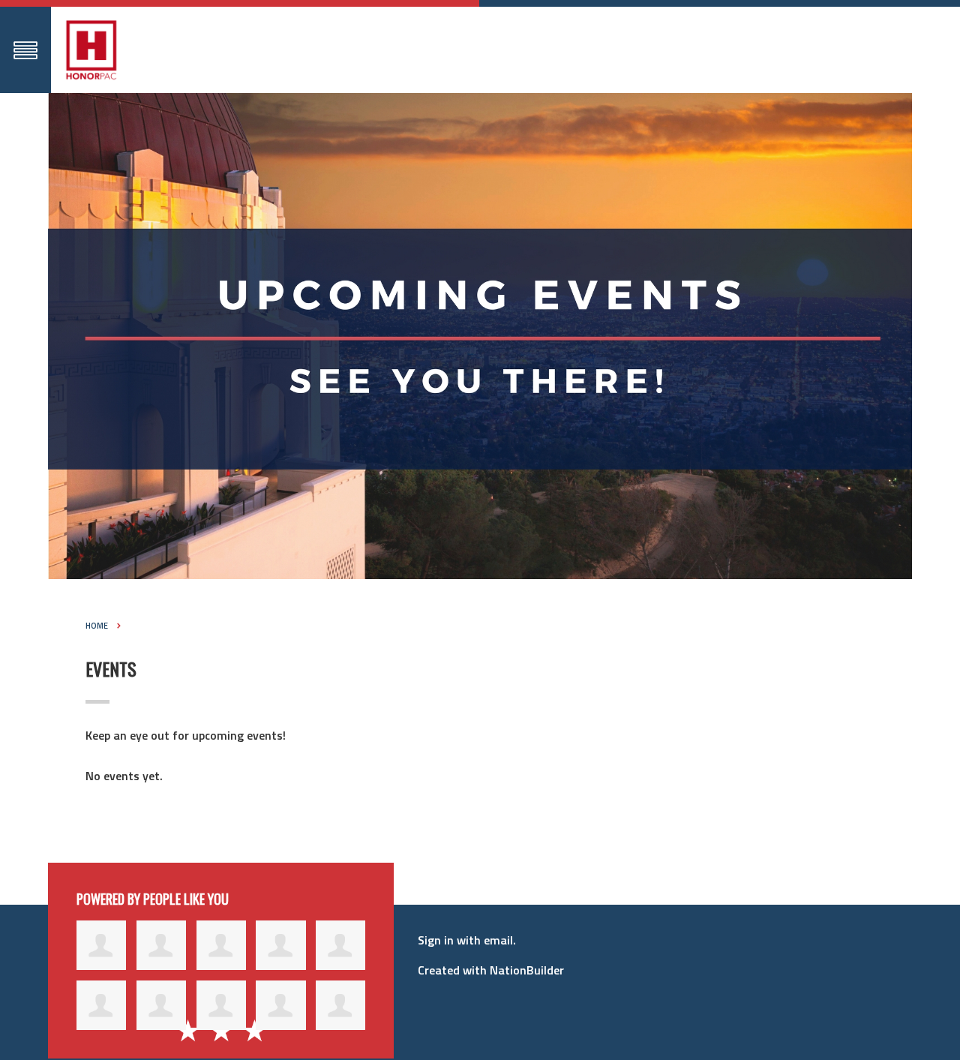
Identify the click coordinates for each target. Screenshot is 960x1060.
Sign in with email (465, 940)
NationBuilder (527, 970)
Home (97, 626)
